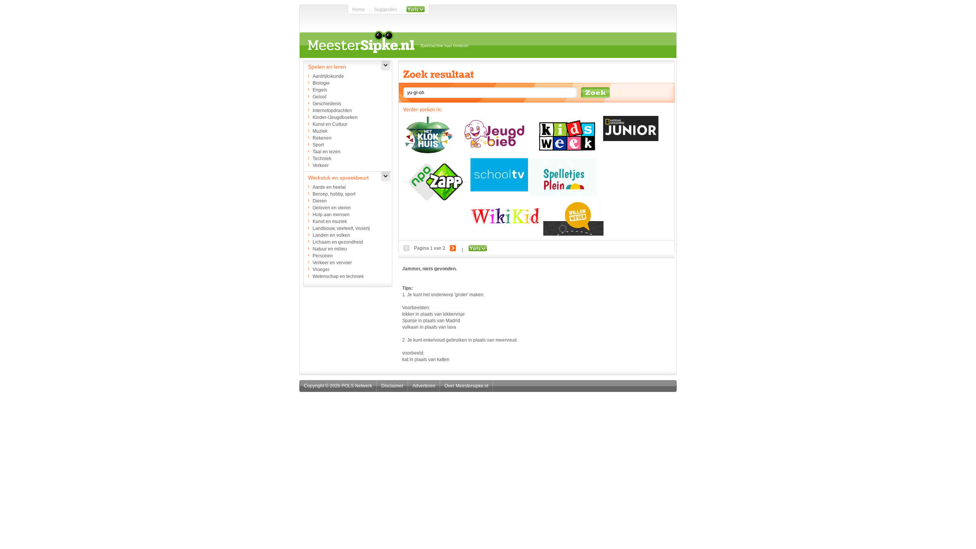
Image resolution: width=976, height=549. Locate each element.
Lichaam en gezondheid (338, 242)
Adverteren (424, 385)
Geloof (319, 97)
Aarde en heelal (329, 187)
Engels (320, 90)
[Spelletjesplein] (564, 177)
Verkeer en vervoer (332, 262)
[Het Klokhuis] (429, 135)
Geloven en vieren (332, 207)
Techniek (322, 158)
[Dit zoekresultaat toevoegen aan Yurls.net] (478, 249)
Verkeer (321, 165)
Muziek (320, 131)
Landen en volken (331, 235)
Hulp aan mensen (331, 214)
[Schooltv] (499, 174)
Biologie (321, 83)
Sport (318, 145)
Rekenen (322, 138)
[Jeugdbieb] (493, 133)
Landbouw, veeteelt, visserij (341, 228)
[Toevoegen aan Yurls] (415, 9)
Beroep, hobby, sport (334, 194)
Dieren (320, 201)
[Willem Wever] (573, 217)
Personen (323, 255)
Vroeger (321, 269)
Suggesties (385, 9)
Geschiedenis (327, 103)
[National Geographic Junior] (630, 128)
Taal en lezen (326, 151)
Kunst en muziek (330, 221)
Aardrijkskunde (328, 76)
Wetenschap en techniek (338, 276)
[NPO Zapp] (435, 181)
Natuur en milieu (330, 249)
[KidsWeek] (565, 136)
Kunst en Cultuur (330, 124)
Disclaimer (392, 385)
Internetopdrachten (332, 110)
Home (358, 9)
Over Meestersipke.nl (466, 385)
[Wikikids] (505, 216)
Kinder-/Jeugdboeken (335, 117)
